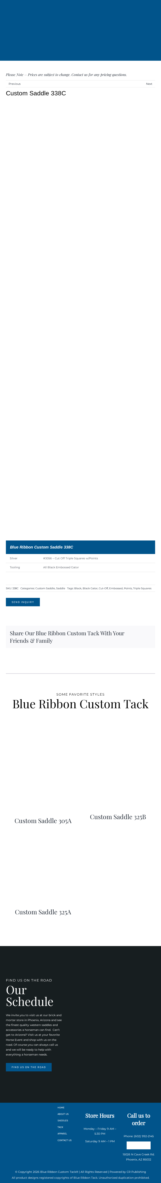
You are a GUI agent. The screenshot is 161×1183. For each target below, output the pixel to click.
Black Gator (90, 588)
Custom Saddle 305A (43, 820)
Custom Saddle (45, 588)
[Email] (139, 640)
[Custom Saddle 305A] (43, 741)
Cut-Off (103, 588)
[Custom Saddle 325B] (118, 741)
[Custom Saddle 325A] (43, 832)
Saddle (60, 588)
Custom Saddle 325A (43, 911)
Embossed (116, 588)
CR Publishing (136, 1172)
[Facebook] (139, 634)
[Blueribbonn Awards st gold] (29, 1121)
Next (149, 84)
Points (128, 588)
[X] (146, 634)
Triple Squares (142, 588)
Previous (15, 84)
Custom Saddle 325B (118, 816)
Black (77, 588)
